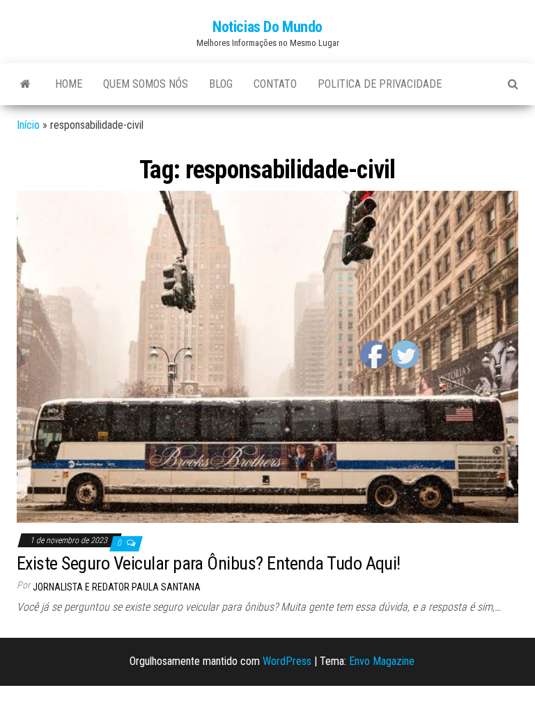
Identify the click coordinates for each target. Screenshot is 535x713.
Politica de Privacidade (380, 84)
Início (28, 125)
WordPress (287, 661)
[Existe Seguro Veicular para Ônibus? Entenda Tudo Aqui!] (267, 356)
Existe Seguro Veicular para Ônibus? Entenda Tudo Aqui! (209, 563)
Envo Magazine (381, 661)
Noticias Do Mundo (267, 27)
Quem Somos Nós (145, 84)
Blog (221, 84)
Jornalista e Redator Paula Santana (117, 587)
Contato (275, 84)
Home (68, 84)
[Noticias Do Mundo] (25, 84)
